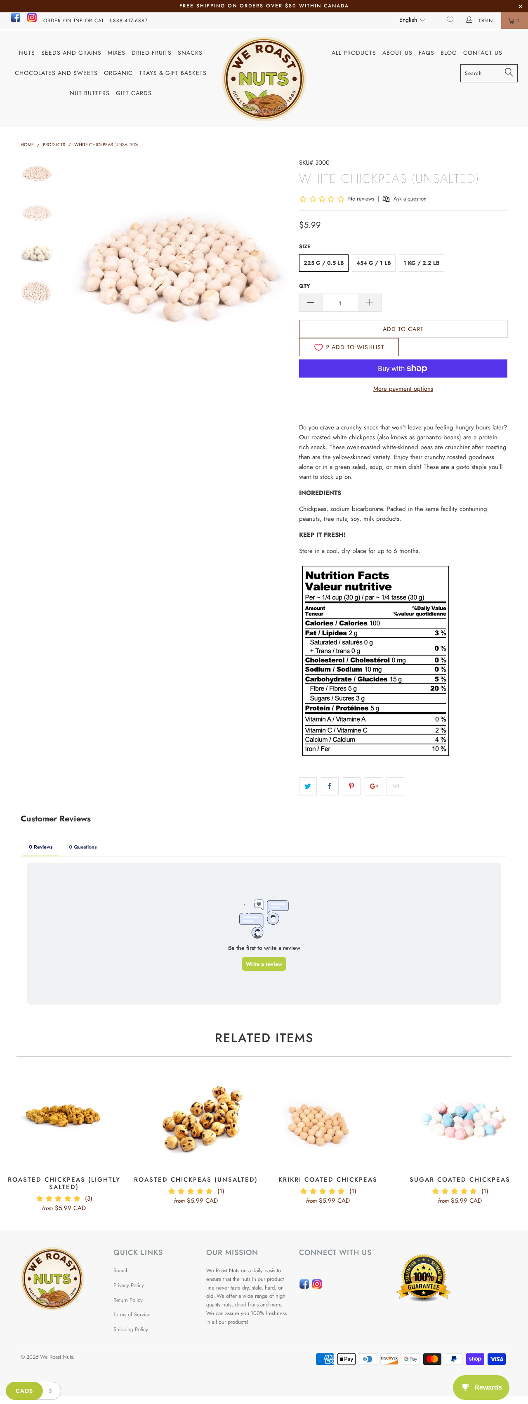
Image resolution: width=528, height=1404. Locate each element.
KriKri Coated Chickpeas (328, 1120)
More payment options (403, 388)
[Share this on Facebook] (330, 786)
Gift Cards (134, 93)
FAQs (426, 53)
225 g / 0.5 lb (324, 263)
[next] (278, 270)
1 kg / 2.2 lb (421, 263)
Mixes (116, 53)
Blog (449, 53)
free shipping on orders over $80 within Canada (264, 5)
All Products (354, 53)
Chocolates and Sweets (56, 73)
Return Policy (128, 1300)
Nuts (27, 53)
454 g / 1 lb (373, 263)
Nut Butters (90, 93)
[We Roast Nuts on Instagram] (32, 21)
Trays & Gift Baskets (173, 73)
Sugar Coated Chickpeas (460, 1120)
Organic (118, 73)
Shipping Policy (130, 1329)
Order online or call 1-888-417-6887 (95, 20)
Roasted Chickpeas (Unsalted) (196, 1120)
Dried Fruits (152, 53)
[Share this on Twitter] (308, 786)
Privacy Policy (128, 1285)
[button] (412, 20)
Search (121, 1270)
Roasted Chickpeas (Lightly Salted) (64, 1120)
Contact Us (482, 53)
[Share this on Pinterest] (352, 786)
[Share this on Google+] (373, 786)
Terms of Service (132, 1314)
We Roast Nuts (56, 1357)
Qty (304, 286)
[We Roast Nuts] (264, 78)
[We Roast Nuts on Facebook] (15, 21)
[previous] (78, 270)
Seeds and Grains (71, 53)
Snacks (190, 53)
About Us (397, 53)
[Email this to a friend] (395, 786)
